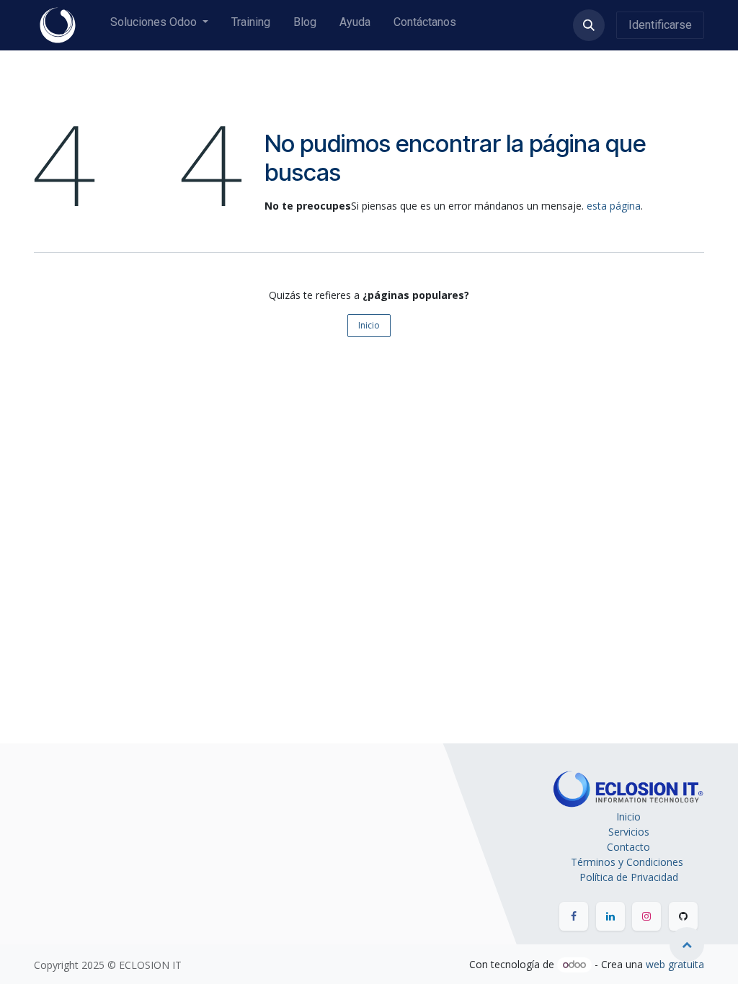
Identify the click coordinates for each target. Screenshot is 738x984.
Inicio (369, 325)
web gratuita (675, 964)
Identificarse (660, 25)
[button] (589, 25)
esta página (614, 206)
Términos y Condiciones (628, 862)
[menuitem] (159, 25)
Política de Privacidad (628, 877)
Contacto (628, 847)
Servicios (628, 831)
